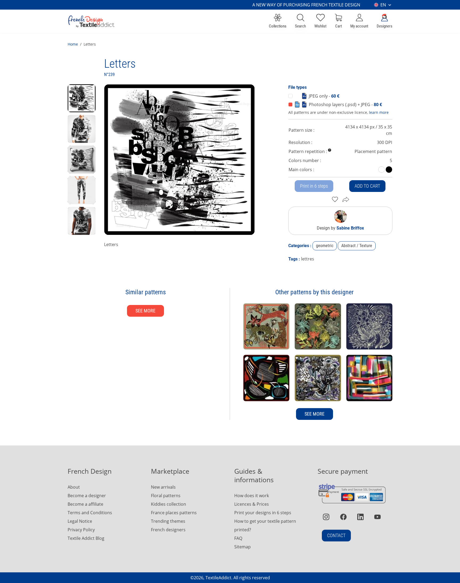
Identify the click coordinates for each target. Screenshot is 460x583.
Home (73, 44)
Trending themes (168, 521)
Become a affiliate (85, 504)
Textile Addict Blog (86, 538)
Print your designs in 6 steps (262, 513)
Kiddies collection (168, 504)
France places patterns (174, 513)
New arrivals (163, 487)
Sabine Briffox (350, 228)
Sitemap (242, 547)
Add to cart (367, 186)
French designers (168, 530)
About (74, 487)
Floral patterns (165, 495)
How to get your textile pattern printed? (265, 525)
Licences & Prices (251, 504)
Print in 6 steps (314, 186)
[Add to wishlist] (335, 199)
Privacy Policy (81, 530)
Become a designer (87, 495)
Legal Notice (80, 521)
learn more (379, 112)
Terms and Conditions (90, 513)
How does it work (251, 495)
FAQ (238, 538)
